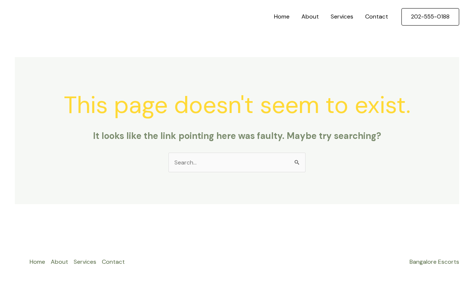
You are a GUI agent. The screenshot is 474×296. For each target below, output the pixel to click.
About (310, 16)
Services (342, 16)
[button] (430, 17)
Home (282, 16)
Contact (376, 16)
